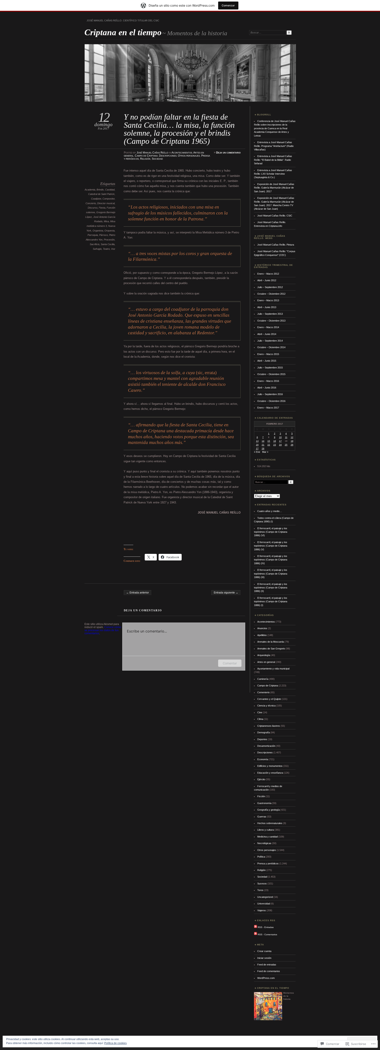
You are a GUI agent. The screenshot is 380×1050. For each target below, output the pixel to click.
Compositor (108, 198)
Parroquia (93, 235)
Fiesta (102, 207)
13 (257, 441)
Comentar (230, 663)
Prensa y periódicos (268, 863)
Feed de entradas (266, 964)
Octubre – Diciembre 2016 (271, 401)
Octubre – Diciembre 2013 (271, 320)
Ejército (261, 779)
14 (263, 441)
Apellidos (262, 635)
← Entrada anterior (137, 592)
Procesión (109, 239)
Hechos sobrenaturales (269, 823)
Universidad (263, 903)
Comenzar (228, 5)
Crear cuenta (264, 951)
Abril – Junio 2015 (266, 360)
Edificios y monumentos (270, 766)
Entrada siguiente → (226, 592)
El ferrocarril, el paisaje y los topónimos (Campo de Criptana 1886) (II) (270, 588)
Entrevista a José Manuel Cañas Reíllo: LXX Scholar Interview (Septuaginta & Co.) (273, 174)
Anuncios (262, 628)
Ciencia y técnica (266, 705)
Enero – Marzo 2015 (268, 354)
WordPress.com (266, 978)
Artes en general (266, 662)
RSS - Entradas (266, 927)
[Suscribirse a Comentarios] (255, 934)
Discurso (92, 207)
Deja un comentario (228, 152)
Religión (145, 158)
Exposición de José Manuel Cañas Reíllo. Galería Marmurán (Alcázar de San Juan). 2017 (274, 188)
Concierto (91, 203)
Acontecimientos (182, 152)
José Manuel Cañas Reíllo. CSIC (274, 215)
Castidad (110, 189)
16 (274, 441)
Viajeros (261, 910)
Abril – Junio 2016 (266, 387)
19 (292, 441)
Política (261, 856)
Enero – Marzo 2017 (268, 407)
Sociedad (157, 158)
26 (292, 445)
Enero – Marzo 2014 (268, 327)
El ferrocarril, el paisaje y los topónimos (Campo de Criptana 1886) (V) (270, 546)
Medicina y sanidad (267, 836)
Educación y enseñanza (270, 772)
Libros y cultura (265, 829)
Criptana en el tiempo (123, 32)
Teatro (106, 249)
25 (286, 445)
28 (263, 448)
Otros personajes (189, 155)
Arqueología (263, 655)
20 (257, 445)
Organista (98, 230)
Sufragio (97, 249)
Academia (90, 189)
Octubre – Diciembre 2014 (271, 347)
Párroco (103, 235)
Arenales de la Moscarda (270, 641)
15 (268, 441)
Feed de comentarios (268, 971)
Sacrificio (94, 244)
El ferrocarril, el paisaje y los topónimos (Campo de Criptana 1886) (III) (270, 574)
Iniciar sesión (264, 958)
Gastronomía (264, 803)
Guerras (261, 816)
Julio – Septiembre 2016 (270, 394)
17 (280, 441)
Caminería (262, 679)
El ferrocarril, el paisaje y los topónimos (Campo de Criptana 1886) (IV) (270, 560)
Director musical (106, 203)
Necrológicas (264, 843)
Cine (259, 712)
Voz (113, 249)
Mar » (265, 452)
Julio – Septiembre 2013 (270, 313)
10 (280, 437)
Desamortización (266, 746)
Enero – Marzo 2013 (268, 300)
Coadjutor (96, 198)
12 (292, 437)
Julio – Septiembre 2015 (270, 367)
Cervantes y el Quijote (269, 699)
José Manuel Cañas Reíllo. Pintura (275, 244)
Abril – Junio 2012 (266, 280)
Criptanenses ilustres (268, 726)
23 (274, 445)
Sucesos (262, 883)
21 (263, 445)
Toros (260, 890)
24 (280, 445)
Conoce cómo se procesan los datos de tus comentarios (102, 630)
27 (257, 448)
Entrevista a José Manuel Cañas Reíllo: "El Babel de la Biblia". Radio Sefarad (273, 160)
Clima (260, 719)
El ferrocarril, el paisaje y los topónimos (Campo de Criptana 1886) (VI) (270, 532)
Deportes (262, 739)
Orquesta (109, 230)
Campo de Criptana (146, 155)
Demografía (263, 732)
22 (268, 445)
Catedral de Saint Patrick (101, 194)
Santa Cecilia (108, 244)
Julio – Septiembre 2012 (270, 287)
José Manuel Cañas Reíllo (152, 152)
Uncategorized (265, 897)
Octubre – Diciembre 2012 (271, 293)
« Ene (257, 452)
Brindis (100, 189)
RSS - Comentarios (267, 934)
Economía (262, 759)
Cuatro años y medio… (269, 511)
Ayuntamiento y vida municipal (273, 668)
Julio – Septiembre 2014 (270, 340)
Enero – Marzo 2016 (268, 381)
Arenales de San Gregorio (271, 648)
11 (286, 437)
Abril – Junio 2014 (266, 334)
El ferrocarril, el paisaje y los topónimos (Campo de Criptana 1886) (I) (270, 601)
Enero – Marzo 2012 (268, 273)
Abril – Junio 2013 (266, 307)
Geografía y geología (268, 809)
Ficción (261, 796)
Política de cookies (115, 1043)
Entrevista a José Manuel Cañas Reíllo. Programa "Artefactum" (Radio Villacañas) (274, 146)
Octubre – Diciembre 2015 (271, 374)
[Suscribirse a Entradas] (255, 927)
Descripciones (168, 155)
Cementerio (263, 692)
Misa (106, 221)
